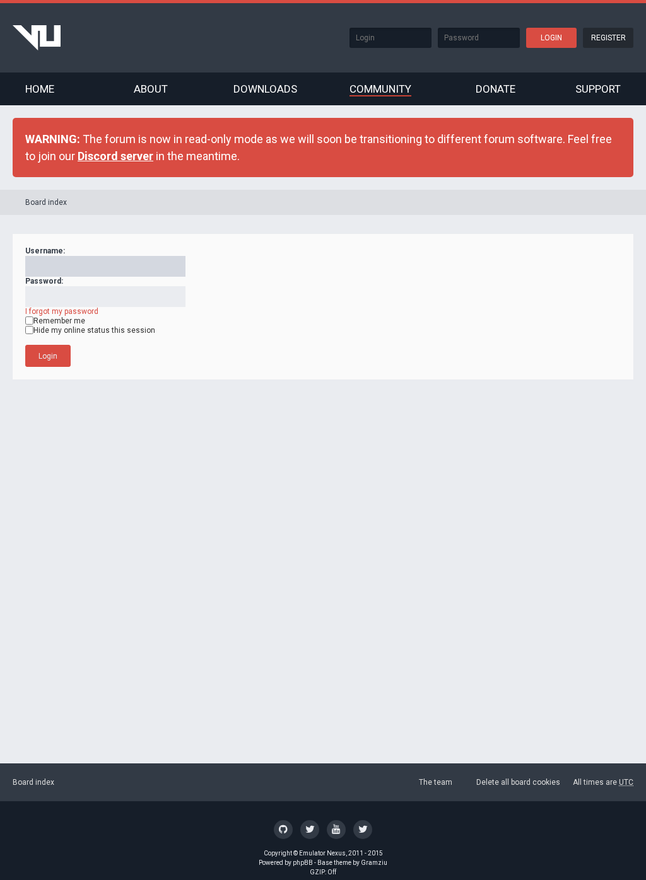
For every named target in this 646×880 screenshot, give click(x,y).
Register (608, 37)
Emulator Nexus (322, 853)
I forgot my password (61, 311)
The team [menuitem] (435, 782)
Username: (45, 250)
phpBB (303, 862)
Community (380, 89)
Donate (495, 89)
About (151, 89)
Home (39, 89)
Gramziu (374, 862)
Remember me (59, 320)
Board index (46, 202)
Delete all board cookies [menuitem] (518, 782)
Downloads (265, 89)
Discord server (115, 156)
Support (598, 89)
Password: (44, 281)
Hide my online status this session (94, 330)
